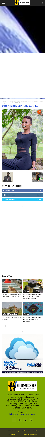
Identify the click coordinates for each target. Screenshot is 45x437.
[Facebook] (14, 420)
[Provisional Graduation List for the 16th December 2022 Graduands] (33, 308)
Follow (39, 195)
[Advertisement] (22, 29)
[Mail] (25, 420)
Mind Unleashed (10, 314)
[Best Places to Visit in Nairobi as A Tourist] (12, 308)
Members (10, 431)
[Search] (42, 3)
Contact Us (35, 431)
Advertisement (25, 431)
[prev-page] (3, 326)
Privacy (17, 431)
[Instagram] (20, 420)
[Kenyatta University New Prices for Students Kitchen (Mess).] (12, 286)
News (5, 291)
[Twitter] (31, 420)
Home (4, 101)
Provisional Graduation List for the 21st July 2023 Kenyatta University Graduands (32, 297)
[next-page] (6, 326)
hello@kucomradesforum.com (22, 414)
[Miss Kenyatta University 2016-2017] (22, 169)
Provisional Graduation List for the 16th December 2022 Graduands (32, 319)
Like (40, 190)
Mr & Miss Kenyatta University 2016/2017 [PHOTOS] (23, 101)
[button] (3, 3)
